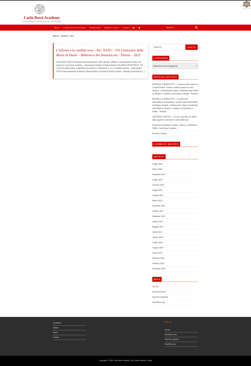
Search (196, 27)
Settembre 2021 (158, 216)
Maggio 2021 (157, 227)
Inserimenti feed (159, 292)
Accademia (57, 323)
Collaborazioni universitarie (74, 28)
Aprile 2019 (157, 253)
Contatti (125, 28)
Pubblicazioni (95, 28)
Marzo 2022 (157, 200)
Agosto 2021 (157, 221)
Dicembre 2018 (158, 268)
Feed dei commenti (160, 297)
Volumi (55, 328)
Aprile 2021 (157, 232)
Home (57, 28)
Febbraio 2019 (158, 258)
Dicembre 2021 (158, 206)
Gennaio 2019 (158, 263)
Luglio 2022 (157, 190)
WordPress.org (158, 302)
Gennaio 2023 (158, 185)
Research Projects (159, 133)
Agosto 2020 (157, 237)
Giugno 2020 (157, 248)
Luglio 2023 (157, 179)
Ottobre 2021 (157, 211)
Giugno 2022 (157, 195)
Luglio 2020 (157, 242)
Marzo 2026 (157, 169)
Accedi (155, 286)
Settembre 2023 (158, 174)
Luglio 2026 (157, 164)
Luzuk (149, 360)
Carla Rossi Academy (42, 17)
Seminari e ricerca (111, 28)
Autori (55, 332)
